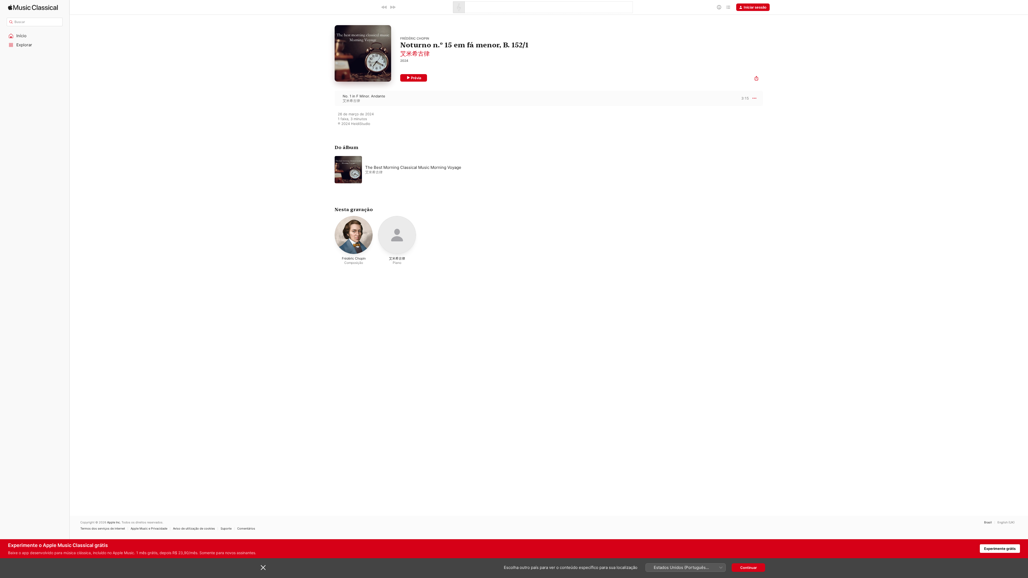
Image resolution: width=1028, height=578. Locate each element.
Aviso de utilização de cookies (194, 528)
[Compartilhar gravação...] (756, 78)
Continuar (748, 567)
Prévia (416, 78)
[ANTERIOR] (384, 7)
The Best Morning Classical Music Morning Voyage (413, 167)
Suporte (226, 528)
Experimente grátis (1000, 548)
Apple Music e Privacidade (149, 528)
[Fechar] (263, 567)
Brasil (988, 522)
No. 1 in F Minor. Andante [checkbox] (364, 96)
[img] (33, 7)
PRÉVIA (744, 98)
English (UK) (1006, 522)
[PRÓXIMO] (392, 7)
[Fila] (728, 7)
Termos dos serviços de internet (102, 528)
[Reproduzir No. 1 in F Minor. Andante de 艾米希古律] (329, 98)
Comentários (246, 528)
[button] (35, 36)
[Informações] (719, 7)
